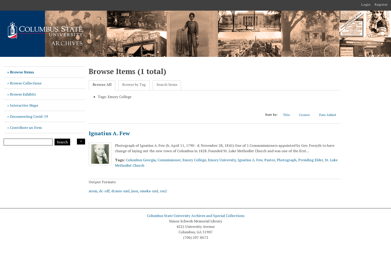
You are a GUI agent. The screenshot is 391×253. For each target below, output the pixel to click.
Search (62, 142)
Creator (304, 115)
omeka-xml (149, 190)
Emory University (222, 159)
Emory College (194, 159)
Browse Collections (25, 83)
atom (93, 190)
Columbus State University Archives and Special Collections (195, 215)
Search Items (167, 84)
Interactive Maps (24, 105)
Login (366, 4)
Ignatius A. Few (109, 133)
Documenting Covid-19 (29, 116)
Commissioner (169, 159)
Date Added (327, 115)
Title (286, 115)
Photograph (286, 159)
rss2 (163, 190)
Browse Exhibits (23, 94)
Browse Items (22, 72)
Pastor (269, 159)
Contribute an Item (26, 127)
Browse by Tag (134, 84)
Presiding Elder (310, 159)
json (134, 190)
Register (381, 4)
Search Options (81, 142)
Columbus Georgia (141, 159)
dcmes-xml (120, 190)
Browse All (102, 84)
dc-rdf (104, 190)
